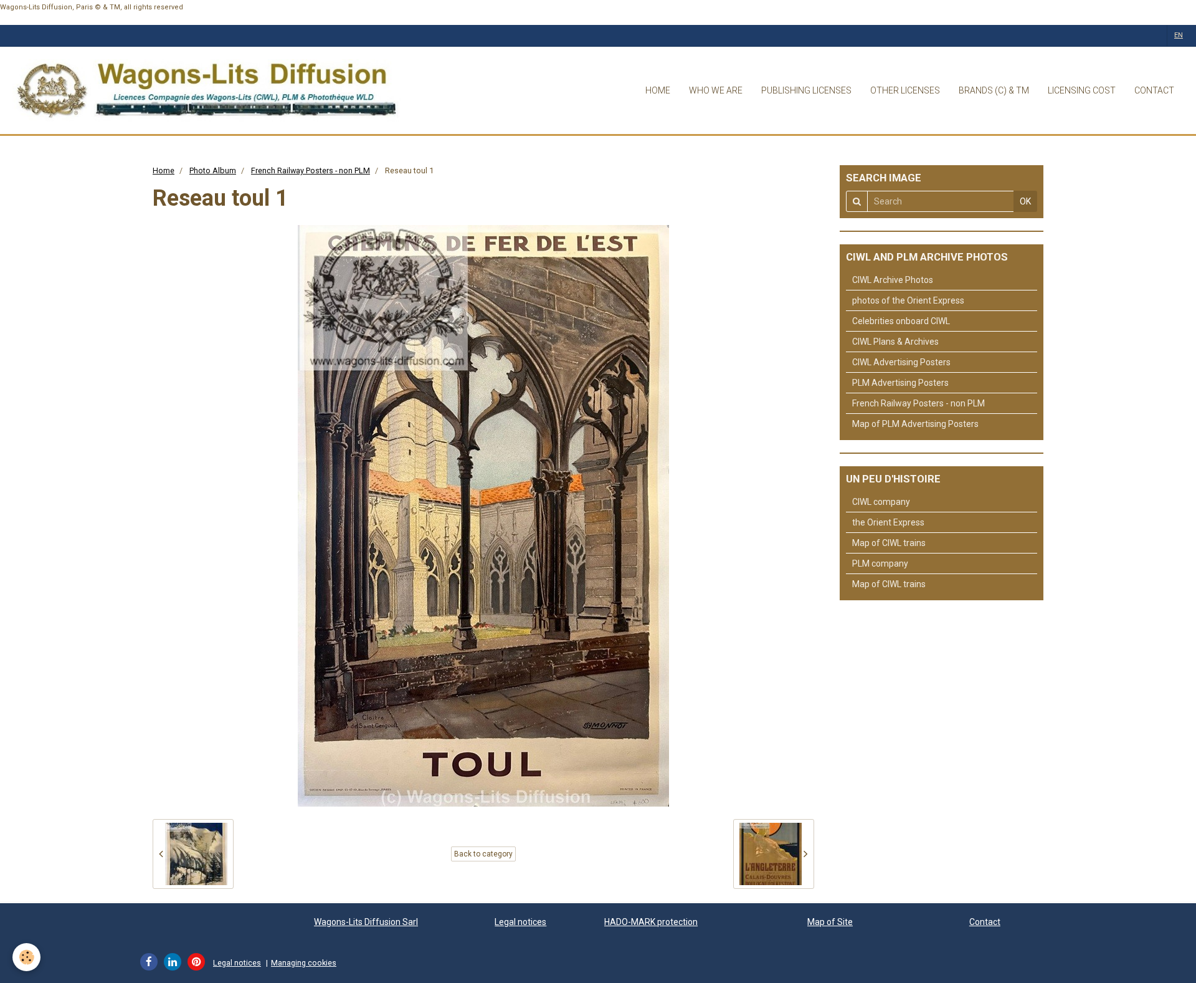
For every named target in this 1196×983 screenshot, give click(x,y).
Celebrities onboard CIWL (901, 321)
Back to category (483, 854)
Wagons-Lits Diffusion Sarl (366, 922)
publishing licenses (806, 90)
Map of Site (830, 922)
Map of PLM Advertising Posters (915, 424)
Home (163, 170)
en (1178, 35)
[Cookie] (26, 957)
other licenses (905, 90)
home (657, 90)
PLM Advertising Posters (900, 383)
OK (1025, 201)
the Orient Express (888, 522)
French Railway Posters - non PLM (310, 170)
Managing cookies (303, 962)
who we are (716, 90)
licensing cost (1082, 90)
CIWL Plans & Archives (895, 342)
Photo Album (212, 170)
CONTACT (1154, 90)
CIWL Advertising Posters (901, 362)
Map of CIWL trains (889, 543)
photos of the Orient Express (908, 300)
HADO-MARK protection (651, 922)
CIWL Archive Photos (892, 280)
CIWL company (881, 502)
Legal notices (520, 922)
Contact (984, 922)
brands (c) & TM (994, 90)
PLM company (880, 563)
